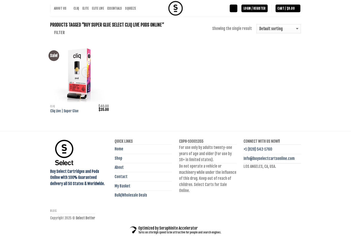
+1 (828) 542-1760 (258, 149)
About (119, 167)
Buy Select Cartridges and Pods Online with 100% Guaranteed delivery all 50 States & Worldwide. (77, 177)
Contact (121, 176)
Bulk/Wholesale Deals (131, 195)
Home (119, 149)
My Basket (122, 186)
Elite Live (98, 8)
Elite (85, 8)
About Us (60, 8)
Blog (53, 211)
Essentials (114, 8)
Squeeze (130, 8)
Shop (118, 158)
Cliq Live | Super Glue (64, 111)
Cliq (76, 8)
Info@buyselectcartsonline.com (269, 158)
